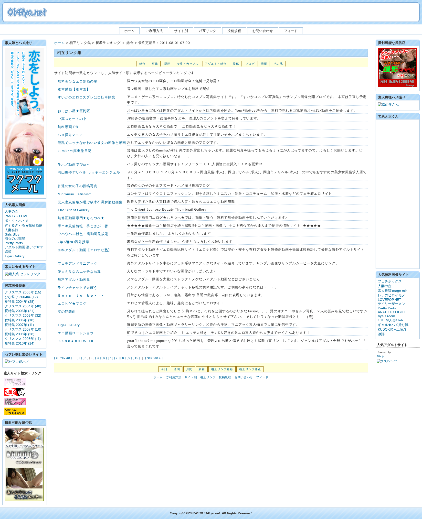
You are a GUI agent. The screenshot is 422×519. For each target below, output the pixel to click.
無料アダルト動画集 (74, 279)
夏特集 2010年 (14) (19, 343)
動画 (167, 63)
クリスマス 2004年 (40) (23, 306)
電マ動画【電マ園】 (74, 89)
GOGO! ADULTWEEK (76, 341)
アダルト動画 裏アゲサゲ (24, 247)
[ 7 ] (116, 358)
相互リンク (207, 31)
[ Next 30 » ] (154, 358)
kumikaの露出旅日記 (74, 151)
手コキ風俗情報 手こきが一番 (83, 226)
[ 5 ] (104, 358)
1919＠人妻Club (390, 320)
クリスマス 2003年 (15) (23, 292)
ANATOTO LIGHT (391, 312)
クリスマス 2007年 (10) (23, 329)
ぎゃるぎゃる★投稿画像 (23, 225)
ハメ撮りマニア (70, 135)
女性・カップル (188, 63)
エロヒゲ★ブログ (72, 303)
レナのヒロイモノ (391, 295)
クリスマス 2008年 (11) (23, 339)
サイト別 (181, 31)
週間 (177, 369)
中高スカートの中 (72, 119)
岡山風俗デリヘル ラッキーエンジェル (89, 172)
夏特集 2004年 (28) (19, 301)
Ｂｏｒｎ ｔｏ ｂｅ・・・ (81, 295)
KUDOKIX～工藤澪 (392, 329)
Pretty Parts (14, 243)
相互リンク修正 (250, 369)
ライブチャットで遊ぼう (77, 288)
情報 (264, 63)
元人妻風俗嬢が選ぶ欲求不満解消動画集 (90, 202)
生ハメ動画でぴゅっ (74, 164)
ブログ (250, 63)
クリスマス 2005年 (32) (23, 315)
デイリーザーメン (391, 304)
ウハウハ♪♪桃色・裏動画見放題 (83, 234)
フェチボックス (390, 281)
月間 (189, 369)
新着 (202, 369)
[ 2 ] (85, 358)
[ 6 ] (110, 358)
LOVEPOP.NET (389, 300)
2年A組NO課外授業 (73, 242)
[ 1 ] (79, 358)
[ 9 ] (129, 358)
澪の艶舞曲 (67, 312)
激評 (381, 334)
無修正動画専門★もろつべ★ (81, 218)
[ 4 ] (98, 358)
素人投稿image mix (392, 290)
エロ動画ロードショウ (76, 333)
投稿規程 (234, 31)
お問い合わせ (262, 31)
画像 (155, 63)
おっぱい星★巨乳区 (74, 111)
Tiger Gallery (69, 325)
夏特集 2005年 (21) (19, 311)
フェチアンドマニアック (77, 263)
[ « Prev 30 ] (63, 358)
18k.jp (380, 356)
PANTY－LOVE (16, 216)
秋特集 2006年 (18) (19, 320)
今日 (164, 369)
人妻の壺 (11, 211)
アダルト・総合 (216, 63)
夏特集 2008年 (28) (19, 334)
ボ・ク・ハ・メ (17, 221)
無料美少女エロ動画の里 (77, 81)
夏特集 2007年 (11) (19, 325)
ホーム (129, 31)
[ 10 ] (136, 358)
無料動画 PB (68, 127)
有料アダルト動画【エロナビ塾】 (85, 250)
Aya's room (386, 316)
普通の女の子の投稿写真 (77, 186)
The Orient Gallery (73, 210)
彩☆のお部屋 (15, 238)
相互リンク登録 (222, 369)
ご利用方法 (154, 31)
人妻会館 (11, 230)
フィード (291, 31)
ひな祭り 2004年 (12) (21, 297)
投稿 (236, 63)
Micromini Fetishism (75, 194)
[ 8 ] (123, 358)
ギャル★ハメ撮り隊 (393, 325)
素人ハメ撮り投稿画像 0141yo (26, 12)
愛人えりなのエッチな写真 (79, 271)
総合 (142, 63)
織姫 (8, 252)
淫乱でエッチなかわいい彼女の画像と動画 (92, 143)
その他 (278, 63)
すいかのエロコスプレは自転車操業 (86, 97)
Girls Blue (12, 234)
